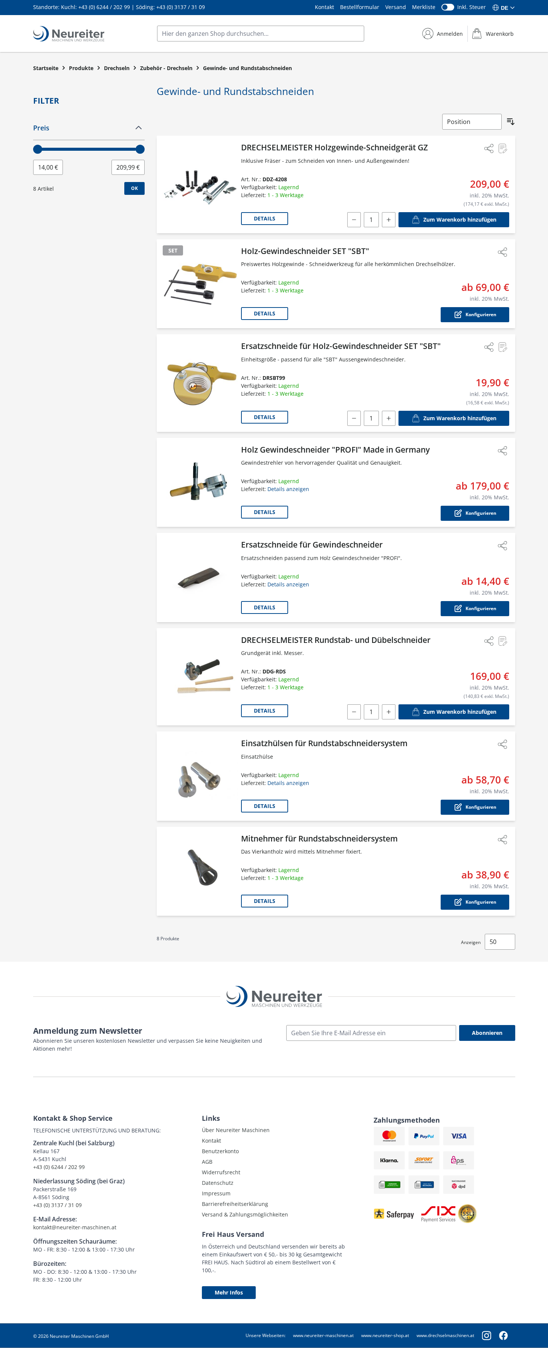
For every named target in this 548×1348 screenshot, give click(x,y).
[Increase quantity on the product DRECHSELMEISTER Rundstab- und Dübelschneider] (388, 711)
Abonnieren (487, 1032)
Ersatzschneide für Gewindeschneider (312, 544)
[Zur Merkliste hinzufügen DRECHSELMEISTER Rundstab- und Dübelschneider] (502, 641)
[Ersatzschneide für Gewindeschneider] (200, 577)
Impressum (216, 1193)
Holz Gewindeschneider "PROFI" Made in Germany (335, 449)
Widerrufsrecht (221, 1172)
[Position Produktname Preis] (472, 122)
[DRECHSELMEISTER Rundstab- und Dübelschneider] (200, 677)
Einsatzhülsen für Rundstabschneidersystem (324, 743)
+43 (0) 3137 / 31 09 (180, 7)
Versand (395, 7)
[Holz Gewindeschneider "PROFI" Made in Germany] (200, 482)
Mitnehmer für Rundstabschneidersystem (319, 838)
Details (264, 218)
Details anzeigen (288, 489)
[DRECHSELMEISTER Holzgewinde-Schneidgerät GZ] (200, 184)
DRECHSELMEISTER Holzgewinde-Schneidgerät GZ (334, 147)
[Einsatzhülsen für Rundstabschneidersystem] (200, 776)
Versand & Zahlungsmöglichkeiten (245, 1214)
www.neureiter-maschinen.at (323, 1335)
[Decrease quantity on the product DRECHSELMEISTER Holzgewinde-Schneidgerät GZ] (354, 219)
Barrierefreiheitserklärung (235, 1203)
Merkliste (423, 7)
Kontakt (324, 7)
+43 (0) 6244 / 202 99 (104, 7)
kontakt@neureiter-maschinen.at (74, 1227)
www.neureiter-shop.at (385, 1335)
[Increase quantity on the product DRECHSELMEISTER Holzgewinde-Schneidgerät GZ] (388, 219)
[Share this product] (489, 148)
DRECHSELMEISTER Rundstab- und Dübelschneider (335, 640)
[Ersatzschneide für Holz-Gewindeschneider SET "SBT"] (200, 383)
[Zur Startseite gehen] (68, 33)
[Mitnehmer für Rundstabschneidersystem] (200, 871)
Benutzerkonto (220, 1151)
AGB (207, 1161)
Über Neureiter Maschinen (236, 1130)
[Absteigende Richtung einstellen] (510, 121)
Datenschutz (218, 1182)
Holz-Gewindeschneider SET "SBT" (305, 251)
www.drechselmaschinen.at (445, 1335)
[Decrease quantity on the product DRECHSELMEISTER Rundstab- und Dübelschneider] (354, 711)
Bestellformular (359, 7)
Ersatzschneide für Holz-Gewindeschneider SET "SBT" (341, 346)
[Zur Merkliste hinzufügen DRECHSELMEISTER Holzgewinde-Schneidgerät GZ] (502, 148)
